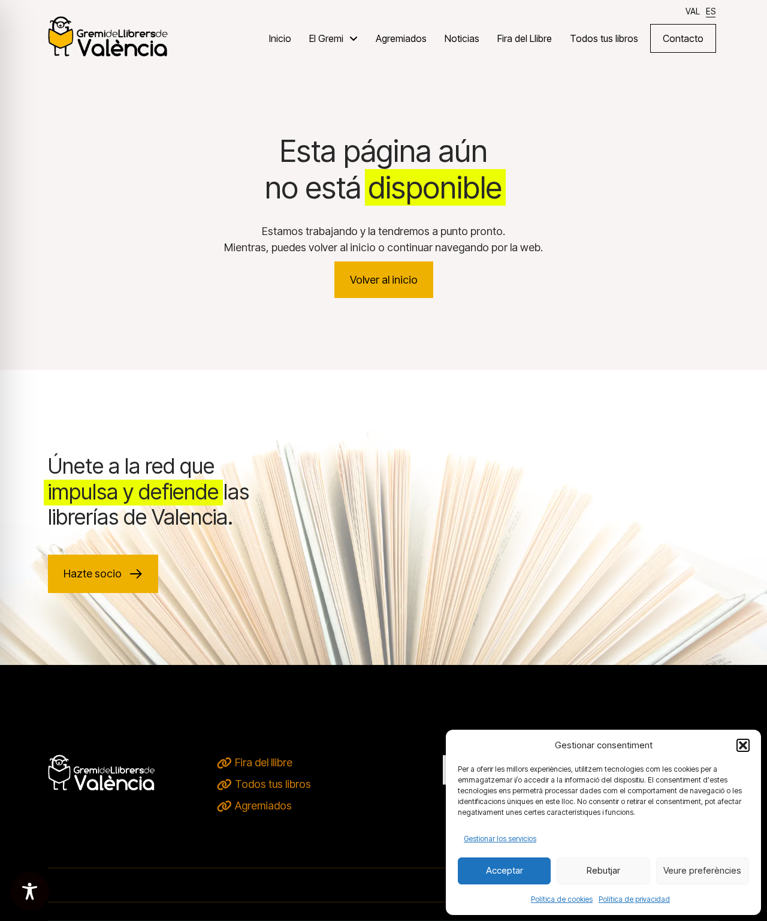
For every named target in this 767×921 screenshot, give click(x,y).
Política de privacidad (634, 899)
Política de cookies (562, 899)
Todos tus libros (273, 784)
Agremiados (263, 805)
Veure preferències (702, 870)
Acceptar (504, 870)
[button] (743, 745)
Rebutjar (603, 870)
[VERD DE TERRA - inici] (108, 35)
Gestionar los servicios (500, 838)
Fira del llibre (263, 762)
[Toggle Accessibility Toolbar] (29, 891)
